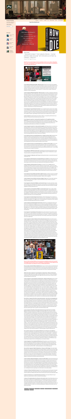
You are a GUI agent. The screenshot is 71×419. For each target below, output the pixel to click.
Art (48, 20)
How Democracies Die (48, 388)
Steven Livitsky (55, 388)
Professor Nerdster (10, 20)
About (56, 20)
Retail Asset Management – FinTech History (12, 51)
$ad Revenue (26, 388)
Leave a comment (33, 59)
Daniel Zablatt (37, 388)
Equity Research (60, 20)
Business (37, 20)
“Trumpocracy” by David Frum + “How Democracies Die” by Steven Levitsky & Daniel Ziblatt (40, 56)
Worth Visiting (52, 20)
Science (45, 20)
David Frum (42, 388)
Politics (41, 20)
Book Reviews (32, 388)
